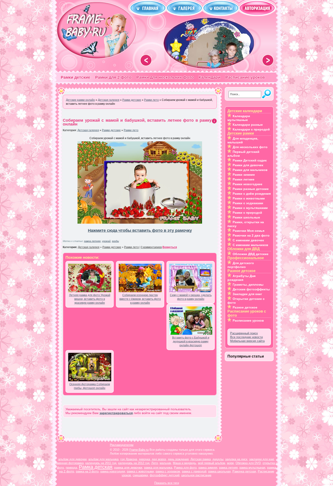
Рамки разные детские (251, 189)
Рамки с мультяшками (250, 208)
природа (71, 467)
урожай (106, 241)
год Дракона (128, 459)
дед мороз (159, 459)
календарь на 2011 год (100, 463)
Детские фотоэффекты (251, 289)
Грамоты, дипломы (248, 284)
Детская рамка (201, 459)
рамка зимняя (207, 467)
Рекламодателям (121, 445)
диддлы (217, 459)
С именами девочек (248, 240)
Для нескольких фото (250, 147)
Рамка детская (95, 467)
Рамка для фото (185, 467)
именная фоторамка (70, 463)
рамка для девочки (128, 467)
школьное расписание (196, 475)
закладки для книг (261, 459)
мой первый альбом (211, 463)
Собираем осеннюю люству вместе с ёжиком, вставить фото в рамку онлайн (140, 299)
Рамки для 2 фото (113, 77)
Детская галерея (88, 130)
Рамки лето (131, 130)
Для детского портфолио (240, 265)
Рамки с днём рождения (252, 193)
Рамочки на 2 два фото (251, 235)
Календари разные (248, 124)
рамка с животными (140, 471)
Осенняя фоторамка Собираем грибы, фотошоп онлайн (89, 386)
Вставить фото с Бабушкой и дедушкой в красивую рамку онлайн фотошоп (190, 341)
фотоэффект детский (164, 475)
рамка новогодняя (112, 471)
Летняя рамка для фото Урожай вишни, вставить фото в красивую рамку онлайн (89, 299)
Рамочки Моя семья (248, 230)
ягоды (115, 241)
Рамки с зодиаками (248, 203)
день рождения (178, 459)
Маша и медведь (184, 463)
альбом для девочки (72, 459)
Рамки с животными (249, 198)
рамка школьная (219, 471)
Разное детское (245, 307)
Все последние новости (246, 337)
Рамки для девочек (248, 165)
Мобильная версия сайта (247, 341)
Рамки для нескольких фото (165, 77)
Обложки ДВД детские (250, 254)
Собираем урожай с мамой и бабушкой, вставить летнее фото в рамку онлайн (137, 122)
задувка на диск (236, 459)
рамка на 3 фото (87, 471)
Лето (154, 463)
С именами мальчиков (250, 245)
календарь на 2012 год (134, 463)
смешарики (140, 475)
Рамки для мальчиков (250, 170)
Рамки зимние (244, 174)
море (230, 463)
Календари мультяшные (238, 118)
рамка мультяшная (252, 467)
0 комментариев (151, 247)
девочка (144, 459)
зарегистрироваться (116, 413)
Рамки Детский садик (250, 160)
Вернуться (169, 247)
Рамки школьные (246, 217)
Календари (209, 77)
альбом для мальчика (103, 459)
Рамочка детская (244, 471)
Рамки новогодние (247, 184)
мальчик (165, 463)
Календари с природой (251, 129)
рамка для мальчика (158, 467)
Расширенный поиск (244, 333)
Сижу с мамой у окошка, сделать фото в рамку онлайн (191, 297)
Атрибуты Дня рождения (241, 278)
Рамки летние (243, 179)
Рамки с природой (247, 212)
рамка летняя (92, 241)
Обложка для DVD (248, 463)
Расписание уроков (245, 77)
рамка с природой (194, 471)
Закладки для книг (247, 294)
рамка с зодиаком (168, 471)
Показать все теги (166, 483)
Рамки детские (75, 77)
